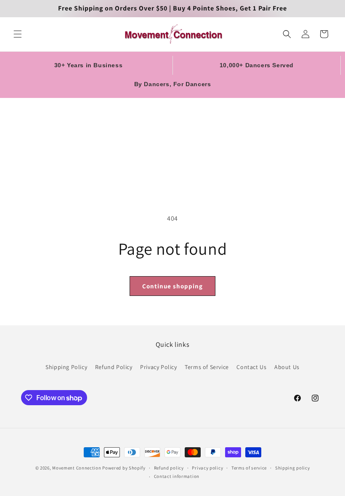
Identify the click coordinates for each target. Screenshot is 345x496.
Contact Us (251, 367)
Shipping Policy (66, 367)
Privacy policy (207, 468)
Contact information (176, 476)
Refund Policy (114, 367)
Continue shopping (172, 286)
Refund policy (169, 468)
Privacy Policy (158, 367)
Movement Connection (76, 468)
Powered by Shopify (124, 468)
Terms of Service (207, 367)
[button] (17, 34)
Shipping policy (292, 468)
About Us (287, 367)
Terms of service (249, 468)
